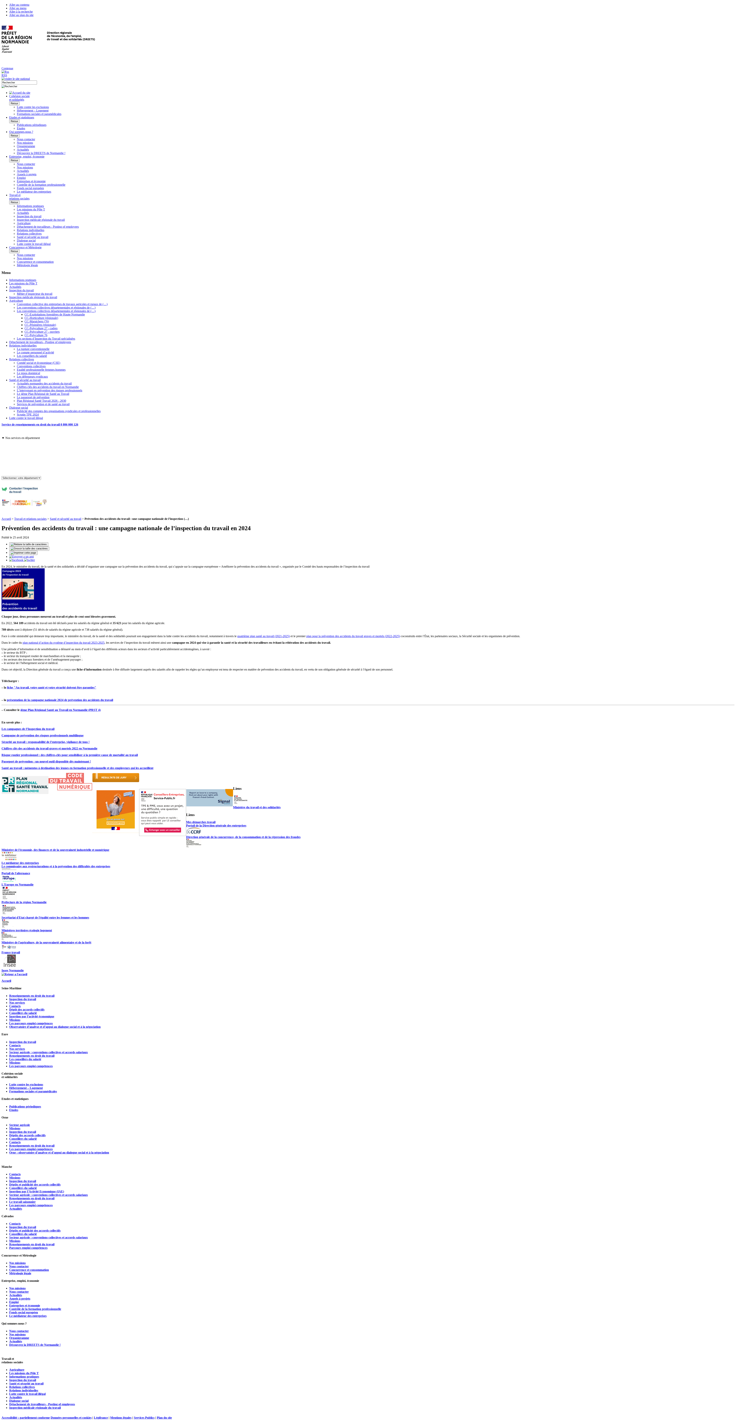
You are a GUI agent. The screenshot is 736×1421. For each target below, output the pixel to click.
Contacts (15, 1006)
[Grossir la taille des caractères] (29, 549)
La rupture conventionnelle (33, 349)
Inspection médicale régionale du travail (41, 219)
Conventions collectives (31, 366)
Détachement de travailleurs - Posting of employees (48, 226)
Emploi (21, 177)
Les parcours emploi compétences (31, 1023)
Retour (14, 103)
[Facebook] (16, 560)
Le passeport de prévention (33, 397)
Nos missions (25, 142)
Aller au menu (17, 8)
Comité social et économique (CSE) (38, 362)
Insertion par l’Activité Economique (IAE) (36, 1191)
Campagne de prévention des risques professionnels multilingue (43, 735)
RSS (4, 75)
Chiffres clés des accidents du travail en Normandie (48, 387)
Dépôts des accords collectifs (27, 1135)
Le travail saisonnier (22, 1201)
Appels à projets (26, 174)
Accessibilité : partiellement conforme (26, 1417)
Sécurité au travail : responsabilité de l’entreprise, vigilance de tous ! (46, 742)
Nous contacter (26, 139)
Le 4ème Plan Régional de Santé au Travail (43, 393)
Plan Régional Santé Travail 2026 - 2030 (41, 400)
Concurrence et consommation (35, 261)
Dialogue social (26, 240)
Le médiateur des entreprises (34, 191)
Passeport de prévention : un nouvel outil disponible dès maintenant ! (46, 761)
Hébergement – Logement (32, 110)
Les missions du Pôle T (31, 209)
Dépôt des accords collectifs (26, 1009)
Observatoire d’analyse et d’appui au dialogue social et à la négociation (55, 1026)
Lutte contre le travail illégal (34, 244)
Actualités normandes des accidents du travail (44, 383)
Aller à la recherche (21, 11)
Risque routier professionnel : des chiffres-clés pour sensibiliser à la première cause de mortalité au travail (70, 755)
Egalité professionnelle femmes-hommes (41, 369)
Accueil (6, 518)
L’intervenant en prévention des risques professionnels (49, 390)
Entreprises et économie (31, 181)
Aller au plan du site (21, 15)
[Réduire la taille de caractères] (28, 544)
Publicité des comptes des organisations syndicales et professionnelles (59, 411)
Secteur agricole (19, 1125)
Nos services (17, 1002)
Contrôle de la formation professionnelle (41, 184)
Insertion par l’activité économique (31, 1016)
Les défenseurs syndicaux (32, 376)
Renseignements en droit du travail (31, 995)
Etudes (21, 128)
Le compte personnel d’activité (35, 352)
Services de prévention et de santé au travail (43, 404)
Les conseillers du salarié (32, 356)
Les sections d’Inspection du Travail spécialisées (46, 338)
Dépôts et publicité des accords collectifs (35, 1184)
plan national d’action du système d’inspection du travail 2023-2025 (63, 642)
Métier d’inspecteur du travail (34, 293)
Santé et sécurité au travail (32, 237)
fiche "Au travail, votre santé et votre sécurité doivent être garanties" (51, 687)
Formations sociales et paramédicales (39, 114)
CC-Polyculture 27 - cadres (41, 328)
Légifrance (101, 1417)
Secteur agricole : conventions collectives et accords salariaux (48, 1052)
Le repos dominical (28, 373)
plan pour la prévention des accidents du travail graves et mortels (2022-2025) (353, 636)
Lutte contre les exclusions (33, 107)
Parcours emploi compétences (28, 1247)
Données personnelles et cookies (71, 1417)
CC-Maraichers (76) (37, 321)
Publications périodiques (31, 125)
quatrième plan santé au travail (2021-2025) (263, 636)
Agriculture (24, 223)
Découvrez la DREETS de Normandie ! (41, 153)
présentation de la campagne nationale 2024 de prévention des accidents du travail (60, 700)
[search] (19, 83)
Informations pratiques (30, 206)
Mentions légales (120, 1417)
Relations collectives (29, 233)
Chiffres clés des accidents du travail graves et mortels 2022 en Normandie (49, 748)
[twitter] (29, 560)
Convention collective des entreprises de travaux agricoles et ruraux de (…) (62, 304)
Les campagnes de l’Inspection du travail (28, 729)
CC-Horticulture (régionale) (41, 318)
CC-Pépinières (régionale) (40, 324)
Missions (14, 1020)
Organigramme (26, 146)
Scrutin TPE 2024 (28, 414)
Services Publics (144, 1417)
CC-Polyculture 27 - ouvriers (42, 331)
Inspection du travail (29, 216)
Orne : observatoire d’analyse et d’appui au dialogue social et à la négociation (59, 1152)
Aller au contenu (19, 4)
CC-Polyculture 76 (36, 335)
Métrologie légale (27, 265)
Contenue (7, 68)
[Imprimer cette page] (23, 553)
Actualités (23, 149)
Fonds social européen (30, 188)
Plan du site (164, 1417)
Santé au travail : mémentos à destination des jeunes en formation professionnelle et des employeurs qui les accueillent (77, 768)
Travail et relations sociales (30, 518)
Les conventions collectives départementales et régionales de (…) (56, 307)
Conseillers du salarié (23, 1013)
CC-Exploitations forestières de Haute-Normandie (55, 314)
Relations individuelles (30, 230)
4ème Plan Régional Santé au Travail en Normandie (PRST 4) (60, 710)
